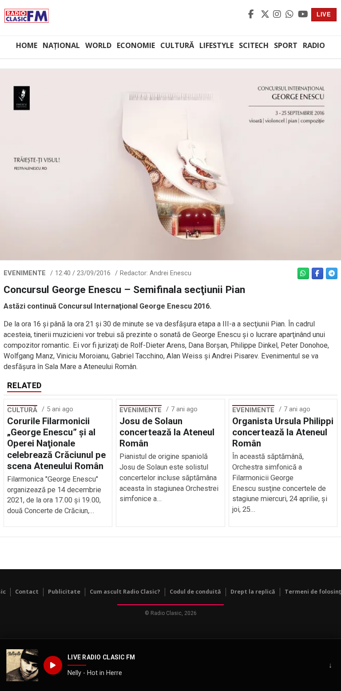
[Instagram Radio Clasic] (278, 15)
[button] (22, 665)
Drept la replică (252, 591)
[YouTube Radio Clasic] (303, 15)
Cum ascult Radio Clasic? (125, 591)
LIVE (324, 14)
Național (61, 45)
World (98, 45)
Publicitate (64, 591)
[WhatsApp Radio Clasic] (290, 15)
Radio (314, 45)
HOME (26, 45)
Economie (136, 45)
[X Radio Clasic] (265, 15)
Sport (285, 45)
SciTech (254, 45)
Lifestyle (216, 45)
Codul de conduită (195, 591)
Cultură (177, 45)
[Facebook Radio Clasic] (253, 15)
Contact (27, 591)
